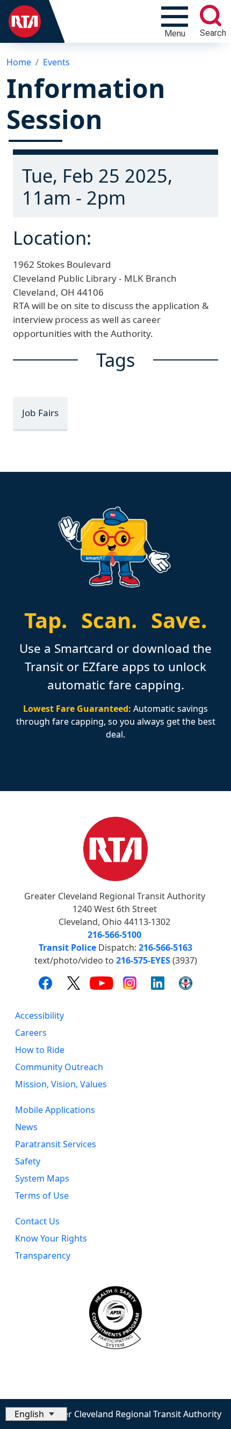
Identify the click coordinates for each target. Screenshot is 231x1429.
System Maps (42, 1178)
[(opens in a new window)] (45, 982)
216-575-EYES (143, 960)
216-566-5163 (165, 947)
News (26, 1127)
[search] (210, 15)
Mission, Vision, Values (61, 1084)
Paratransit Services (55, 1144)
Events (56, 62)
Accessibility (39, 1015)
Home (18, 62)
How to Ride (39, 1050)
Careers (31, 1033)
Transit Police (67, 947)
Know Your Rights (51, 1238)
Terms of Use (42, 1195)
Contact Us (37, 1221)
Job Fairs (40, 413)
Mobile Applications (55, 1110)
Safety (27, 1161)
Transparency (42, 1255)
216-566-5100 (114, 935)
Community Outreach (59, 1067)
